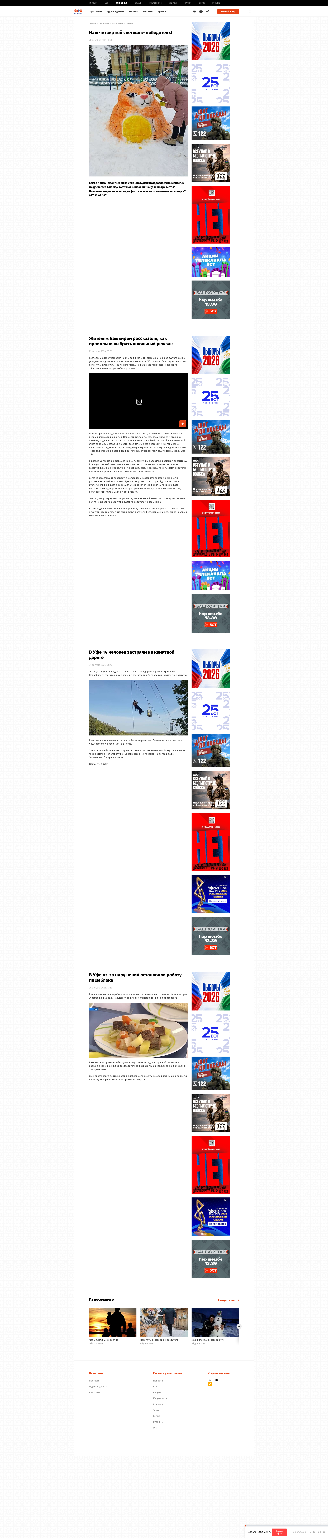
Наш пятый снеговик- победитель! (159, 1340)
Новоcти (93, 3)
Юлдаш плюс (155, 3)
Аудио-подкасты (115, 11)
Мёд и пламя (117, 23)
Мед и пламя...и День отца (103, 1340)
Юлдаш (138, 3)
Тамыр (188, 3)
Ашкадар (173, 3)
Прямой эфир (228, 11)
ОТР (155, 1427)
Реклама (133, 11)
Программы (96, 11)
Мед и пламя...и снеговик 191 (208, 1340)
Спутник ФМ (121, 3)
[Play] (314, 1532)
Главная (92, 23)
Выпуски (129, 23)
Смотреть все (226, 1300)
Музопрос (162, 11)
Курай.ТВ (216, 3)
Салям (202, 3)
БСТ (106, 3)
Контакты (148, 11)
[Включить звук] (182, 423)
